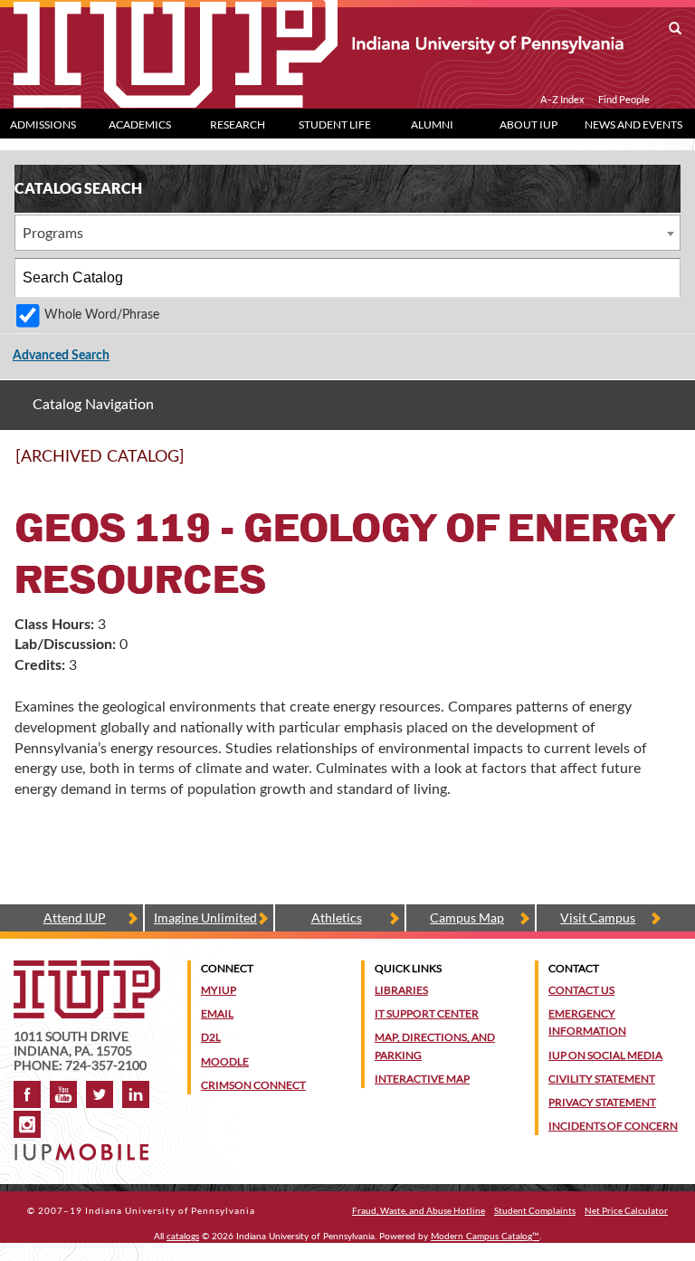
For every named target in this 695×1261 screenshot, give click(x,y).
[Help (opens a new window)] (668, 464)
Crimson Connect (253, 1085)
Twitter (99, 1094)
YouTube (63, 1094)
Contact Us (581, 990)
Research (237, 124)
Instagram (27, 1124)
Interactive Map (422, 1078)
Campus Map (467, 917)
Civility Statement (601, 1078)
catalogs (183, 1236)
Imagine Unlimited (205, 917)
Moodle (225, 1061)
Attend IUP (74, 917)
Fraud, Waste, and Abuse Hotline (418, 1210)
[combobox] (347, 233)
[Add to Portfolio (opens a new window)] (621, 464)
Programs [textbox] (53, 233)
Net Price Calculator (626, 1210)
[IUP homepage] (87, 969)
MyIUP (218, 990)
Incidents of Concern (613, 1125)
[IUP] (318, 43)
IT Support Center (427, 1013)
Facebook (27, 1094)
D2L (211, 1037)
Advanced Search (61, 355)
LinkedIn (135, 1094)
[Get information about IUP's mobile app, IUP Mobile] (84, 1146)
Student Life (335, 124)
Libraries (401, 990)
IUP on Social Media (605, 1055)
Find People (624, 99)
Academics (140, 124)
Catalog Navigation (93, 404)
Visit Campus (597, 917)
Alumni (432, 124)
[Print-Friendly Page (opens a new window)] (644, 464)
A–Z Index (562, 99)
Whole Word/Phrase (101, 314)
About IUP (528, 124)
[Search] (662, 278)
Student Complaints (535, 1210)
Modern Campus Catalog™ (485, 1236)
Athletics (336, 917)
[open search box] (675, 29)
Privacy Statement (602, 1102)
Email (217, 1013)
